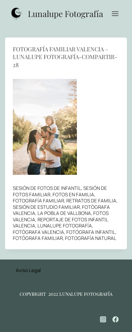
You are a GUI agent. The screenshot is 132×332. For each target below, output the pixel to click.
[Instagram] (103, 319)
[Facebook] (116, 319)
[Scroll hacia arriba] (119, 306)
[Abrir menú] (115, 13)
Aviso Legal (28, 270)
